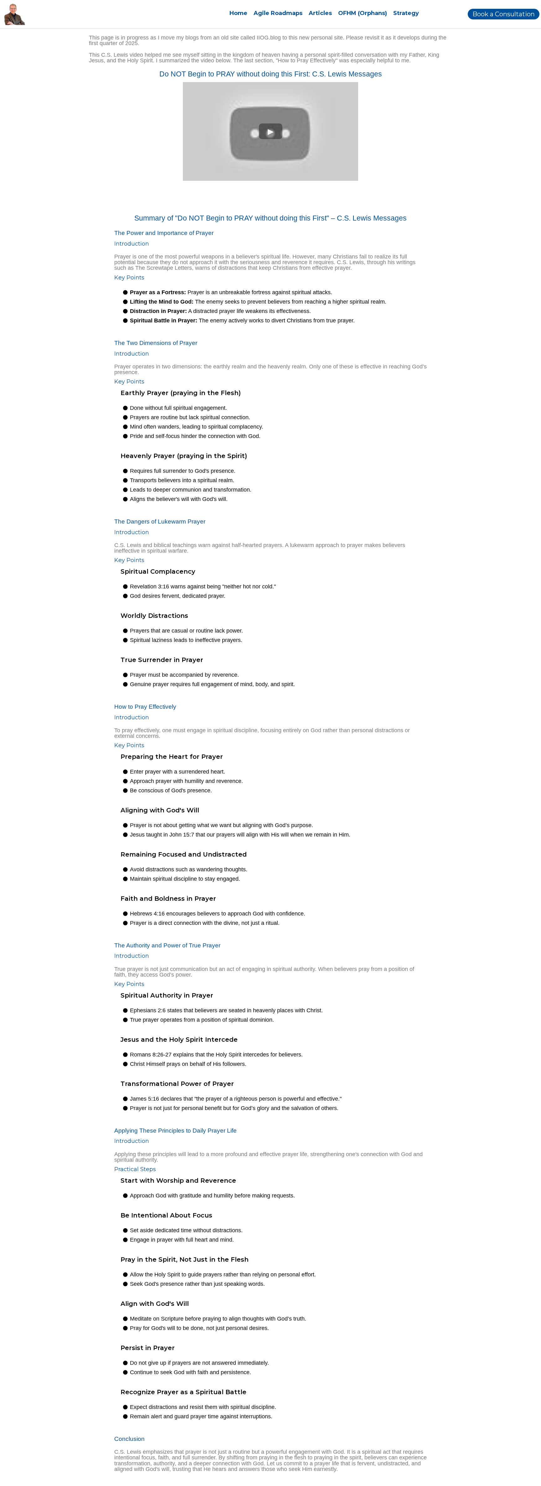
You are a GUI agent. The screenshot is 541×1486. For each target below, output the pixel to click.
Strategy (406, 13)
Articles (320, 13)
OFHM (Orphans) (362, 13)
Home (238, 13)
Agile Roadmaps (278, 13)
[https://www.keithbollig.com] (15, 14)
